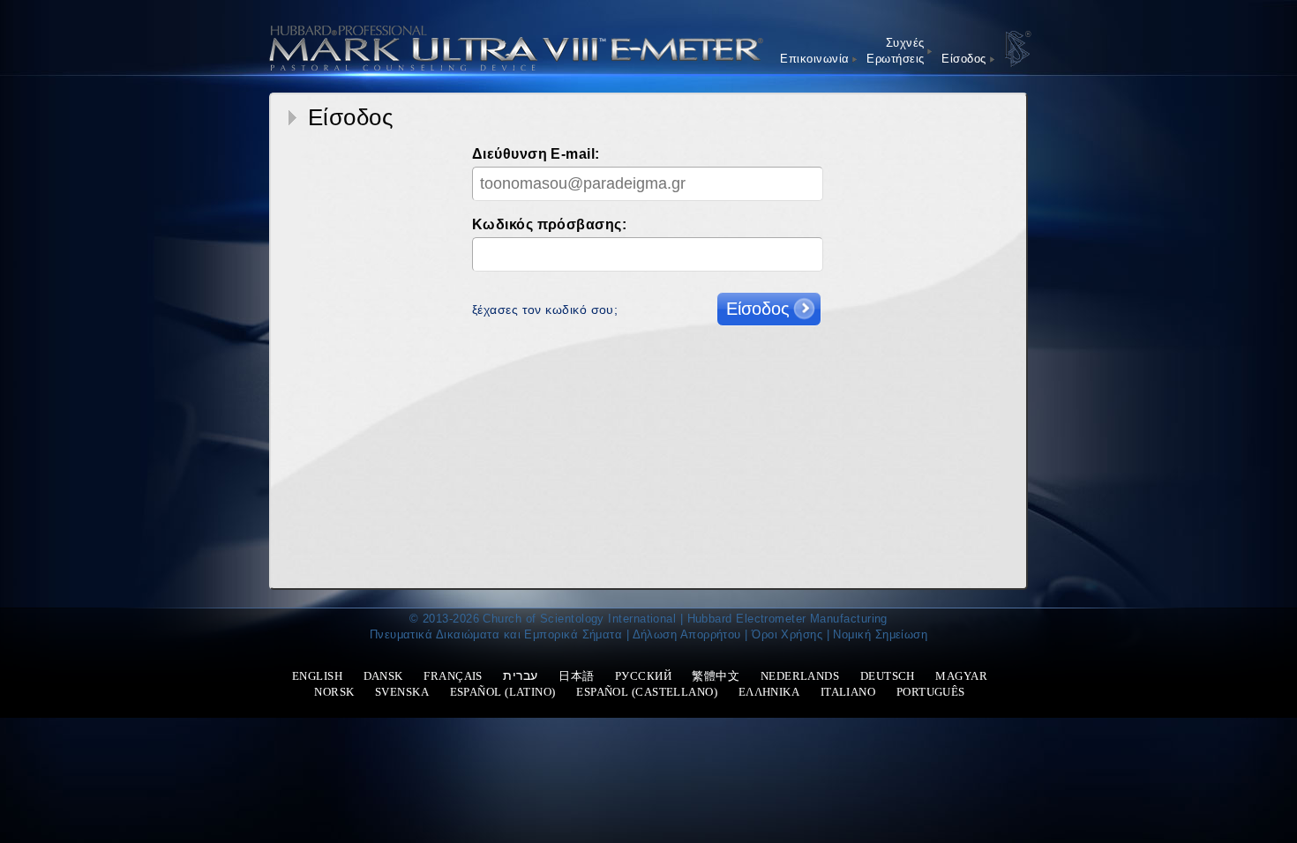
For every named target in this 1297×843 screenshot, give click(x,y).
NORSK (334, 691)
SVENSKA (402, 691)
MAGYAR (961, 676)
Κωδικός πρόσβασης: (549, 224)
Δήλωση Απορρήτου (687, 634)
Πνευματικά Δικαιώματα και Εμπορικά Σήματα (496, 634)
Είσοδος (963, 58)
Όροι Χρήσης (787, 634)
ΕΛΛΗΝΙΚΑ (769, 691)
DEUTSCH (887, 676)
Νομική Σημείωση (880, 634)
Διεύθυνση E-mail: (536, 153)
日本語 (576, 676)
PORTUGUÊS (930, 691)
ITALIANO (848, 691)
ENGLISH (317, 676)
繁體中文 (715, 676)
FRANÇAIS (453, 676)
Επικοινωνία (814, 58)
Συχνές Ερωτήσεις (895, 50)
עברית (520, 675)
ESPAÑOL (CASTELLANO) (646, 691)
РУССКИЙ (643, 676)
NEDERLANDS (800, 676)
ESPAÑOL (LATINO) (503, 691)
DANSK (383, 676)
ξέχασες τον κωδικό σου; (545, 309)
